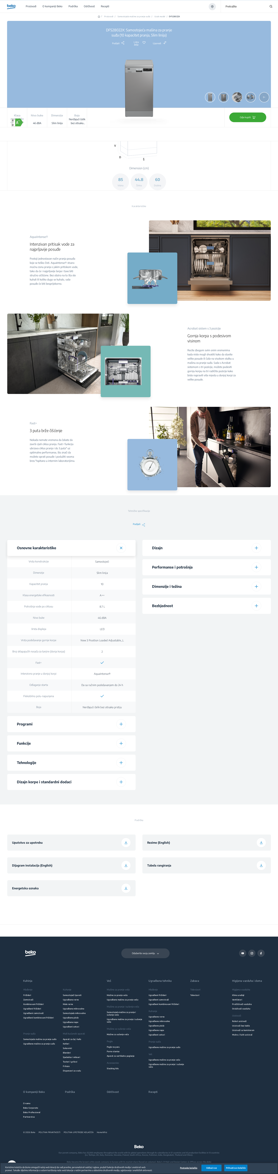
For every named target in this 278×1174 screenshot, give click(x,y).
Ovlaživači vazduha (241, 1008)
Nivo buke (38, 617)
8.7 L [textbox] (102, 606)
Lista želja (136, 43)
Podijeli (116, 43)
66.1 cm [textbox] (237, 667)
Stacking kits (113, 1068)
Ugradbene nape (70, 1022)
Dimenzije (38, 572)
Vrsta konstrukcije (39, 561)
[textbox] (102, 662)
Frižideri (27, 995)
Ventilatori (237, 999)
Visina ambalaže (174, 645)
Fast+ (39, 662)
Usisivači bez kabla (241, 1026)
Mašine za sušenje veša (118, 1034)
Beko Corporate (30, 1108)
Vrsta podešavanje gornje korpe (38, 640)
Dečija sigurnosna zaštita (174, 619)
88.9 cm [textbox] (237, 645)
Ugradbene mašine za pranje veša (122, 999)
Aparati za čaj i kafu (72, 1039)
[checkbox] (102, 662)
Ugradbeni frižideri (32, 1008)
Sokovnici (67, 1048)
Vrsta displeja (38, 629)
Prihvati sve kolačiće (236, 1168)
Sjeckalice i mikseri (71, 1057)
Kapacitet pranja (38, 584)
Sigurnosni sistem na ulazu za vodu (173, 630)
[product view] (210, 97)
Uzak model (159, 16)
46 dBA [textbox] (102, 617)
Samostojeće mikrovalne (74, 1013)
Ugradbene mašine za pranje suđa (39, 1044)
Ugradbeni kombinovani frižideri (38, 1017)
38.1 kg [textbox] (237, 679)
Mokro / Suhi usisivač (242, 1035)
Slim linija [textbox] (102, 572)
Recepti (153, 1091)
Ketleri (66, 1044)
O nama (26, 1103)
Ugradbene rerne (71, 999)
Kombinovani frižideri (33, 1004)
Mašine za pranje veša (117, 995)
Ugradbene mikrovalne (73, 1008)
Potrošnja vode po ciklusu (38, 606)
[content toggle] (121, 548)
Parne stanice (113, 1051)
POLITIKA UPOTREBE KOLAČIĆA (79, 1132)
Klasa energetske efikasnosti (39, 595)
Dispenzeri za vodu (72, 1071)
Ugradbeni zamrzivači (33, 1013)
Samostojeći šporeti (72, 995)
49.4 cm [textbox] (237, 656)
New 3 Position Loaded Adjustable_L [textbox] (102, 640)
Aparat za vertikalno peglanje (120, 1056)
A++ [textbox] (102, 595)
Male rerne (68, 1004)
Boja (38, 707)
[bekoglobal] (11, 6)
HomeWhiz (102, 1132)
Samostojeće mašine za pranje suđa (134, 16)
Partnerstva (29, 1117)
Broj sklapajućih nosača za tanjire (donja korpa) (38, 651)
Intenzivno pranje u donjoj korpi (38, 673)
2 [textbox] (102, 651)
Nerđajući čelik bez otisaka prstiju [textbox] (102, 707)
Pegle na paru (113, 1047)
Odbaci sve (211, 1168)
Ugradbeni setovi (71, 1026)
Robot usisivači (239, 1021)
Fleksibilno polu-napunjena (38, 696)
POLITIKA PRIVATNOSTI (49, 1132)
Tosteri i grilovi (70, 1062)
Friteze (66, 1066)
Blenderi (67, 1053)
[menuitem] (31, 6)
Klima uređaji (238, 995)
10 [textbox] (102, 584)
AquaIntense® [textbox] (102, 673)
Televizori (194, 995)
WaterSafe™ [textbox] (237, 630)
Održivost (113, 1091)
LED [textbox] (102, 629)
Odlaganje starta (38, 684)
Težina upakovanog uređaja (174, 678)
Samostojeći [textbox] (102, 561)
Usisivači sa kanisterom (243, 1030)
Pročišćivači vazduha (242, 1004)
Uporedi (157, 43)
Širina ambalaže (174, 656)
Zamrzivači (28, 999)
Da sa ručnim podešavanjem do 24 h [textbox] (102, 685)
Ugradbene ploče (71, 1017)
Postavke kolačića (188, 1168)
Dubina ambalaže (173, 667)
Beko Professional (31, 1112)
